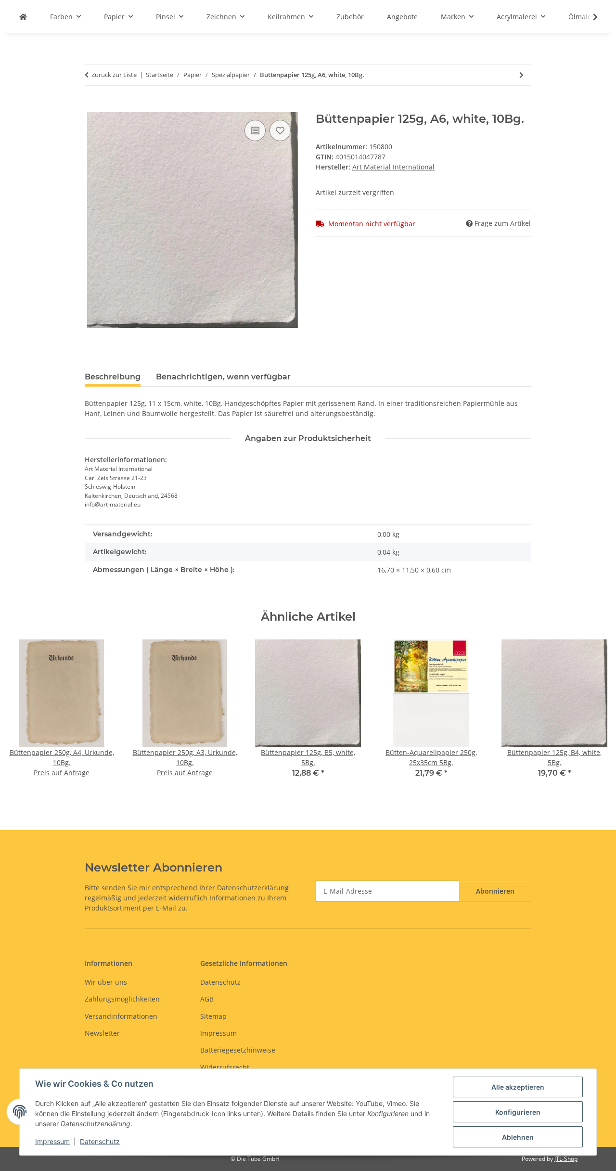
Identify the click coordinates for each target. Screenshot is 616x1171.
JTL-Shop (566, 1159)
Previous (24, 715)
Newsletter (102, 1033)
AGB (207, 998)
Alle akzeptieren (517, 1087)
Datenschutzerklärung (253, 887)
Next (593, 715)
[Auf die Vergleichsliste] (255, 130)
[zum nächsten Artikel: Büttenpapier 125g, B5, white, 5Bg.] (521, 75)
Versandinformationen (121, 1016)
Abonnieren (495, 891)
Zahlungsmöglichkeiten (122, 998)
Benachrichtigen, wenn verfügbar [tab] (223, 376)
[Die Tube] (23, 16)
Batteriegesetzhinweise (237, 1049)
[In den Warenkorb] (92, 107)
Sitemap (213, 1016)
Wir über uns (106, 982)
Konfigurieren (517, 1112)
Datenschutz (100, 1141)
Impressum (52, 1141)
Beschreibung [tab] (113, 376)
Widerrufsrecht (224, 1067)
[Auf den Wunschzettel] (280, 130)
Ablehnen (518, 1137)
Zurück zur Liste (114, 74)
